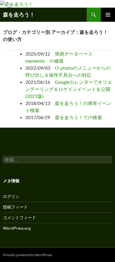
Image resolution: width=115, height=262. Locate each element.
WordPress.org (17, 228)
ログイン (11, 196)
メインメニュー (108, 15)
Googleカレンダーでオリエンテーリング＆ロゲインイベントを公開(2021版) (68, 89)
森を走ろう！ (19, 15)
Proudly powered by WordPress (27, 255)
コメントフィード (19, 217)
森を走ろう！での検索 (78, 117)
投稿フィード (15, 206)
